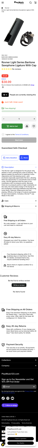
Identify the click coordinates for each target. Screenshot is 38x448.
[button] (35, 3)
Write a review (19, 285)
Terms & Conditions (21, 134)
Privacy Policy (29, 391)
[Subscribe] (33, 387)
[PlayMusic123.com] (19, 2)
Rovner (7, 8)
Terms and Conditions (8, 393)
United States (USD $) (8, 416)
